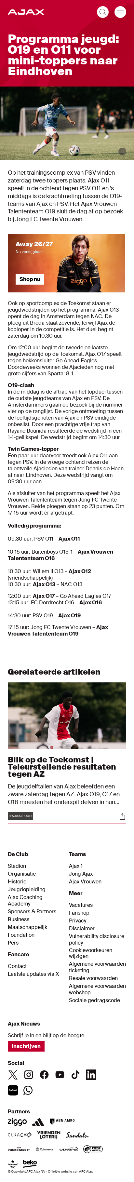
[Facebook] (44, 1074)
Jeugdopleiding (27, 889)
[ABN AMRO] (61, 1122)
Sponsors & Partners (32, 911)
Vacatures (81, 905)
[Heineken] (13, 1164)
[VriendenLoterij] (48, 1135)
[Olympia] (68, 1149)
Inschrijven (26, 1046)
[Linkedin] (91, 1074)
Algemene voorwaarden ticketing (97, 967)
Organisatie (22, 874)
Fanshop (79, 913)
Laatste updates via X (33, 974)
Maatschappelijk (27, 927)
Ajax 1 (76, 866)
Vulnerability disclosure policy (96, 939)
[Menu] (120, 12)
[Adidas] (38, 1122)
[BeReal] (13, 1090)
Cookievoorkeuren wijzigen (90, 953)
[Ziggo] (17, 1122)
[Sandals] (77, 1135)
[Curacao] (20, 1135)
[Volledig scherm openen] (122, 151)
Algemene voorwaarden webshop (97, 989)
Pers (13, 943)
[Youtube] (60, 1074)
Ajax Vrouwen (85, 882)
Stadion (17, 866)
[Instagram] (28, 1074)
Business (18, 919)
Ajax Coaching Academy (25, 900)
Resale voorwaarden (93, 978)
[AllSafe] (93, 1149)
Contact (17, 966)
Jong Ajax (81, 874)
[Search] (103, 12)
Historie (17, 882)
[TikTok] (75, 1074)
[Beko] (30, 1164)
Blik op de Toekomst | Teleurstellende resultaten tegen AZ (62, 767)
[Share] (122, 816)
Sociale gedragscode (94, 1000)
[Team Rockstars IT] (19, 1149)
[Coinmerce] (44, 1149)
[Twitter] (13, 1074)
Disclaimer (82, 928)
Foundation (21, 935)
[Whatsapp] (28, 1090)
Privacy (77, 921)
